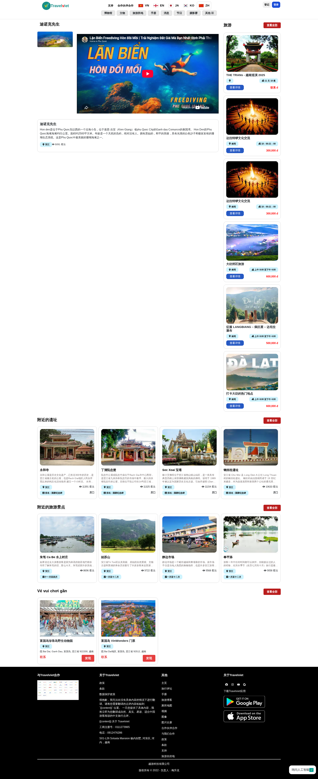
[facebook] (226, 685)
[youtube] (238, 685)
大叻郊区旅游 (235, 264)
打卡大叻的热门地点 (239, 393)
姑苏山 (105, 557)
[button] (55, 39)
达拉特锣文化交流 (238, 138)
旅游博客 (166, 699)
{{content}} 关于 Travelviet (114, 721)
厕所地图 (166, 705)
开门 (92, 492)
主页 (164, 683)
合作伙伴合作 (125, 5)
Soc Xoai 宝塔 (172, 470)
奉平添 (228, 557)
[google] (244, 685)
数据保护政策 (107, 694)
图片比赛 (166, 722)
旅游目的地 (168, 756)
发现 (88, 658)
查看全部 (272, 25)
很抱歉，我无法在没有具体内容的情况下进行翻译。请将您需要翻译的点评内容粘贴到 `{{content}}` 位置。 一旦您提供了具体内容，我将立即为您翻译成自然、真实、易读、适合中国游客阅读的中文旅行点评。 (127, 707)
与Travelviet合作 (48, 675)
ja (176, 5)
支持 (110, 5)
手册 (164, 694)
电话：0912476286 (110, 732)
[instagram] (232, 685)
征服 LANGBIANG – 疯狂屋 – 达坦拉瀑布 (251, 328)
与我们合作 (168, 733)
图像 (164, 716)
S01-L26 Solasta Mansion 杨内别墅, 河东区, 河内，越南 (126, 740)
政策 (102, 683)
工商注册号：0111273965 (114, 727)
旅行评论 (166, 688)
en (161, 5)
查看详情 (235, 87)
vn (146, 5)
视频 (164, 711)
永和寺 (44, 470)
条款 (102, 688)
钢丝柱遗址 (231, 470)
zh (207, 5)
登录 (276, 4)
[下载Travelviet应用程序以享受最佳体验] (244, 702)
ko (191, 5)
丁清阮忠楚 (108, 470)
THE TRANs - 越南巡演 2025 (245, 75)
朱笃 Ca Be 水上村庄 (54, 557)
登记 (266, 4)
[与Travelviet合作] (58, 690)
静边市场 (168, 557)
